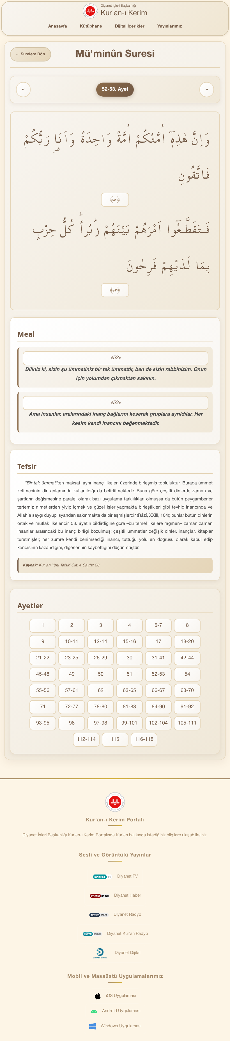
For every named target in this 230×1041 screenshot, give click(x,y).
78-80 (100, 707)
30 (129, 658)
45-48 (42, 674)
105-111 (187, 723)
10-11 (71, 641)
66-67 (158, 690)
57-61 (71, 690)
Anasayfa (57, 26)
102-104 (158, 723)
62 (101, 690)
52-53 (158, 674)
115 (115, 739)
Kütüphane (91, 26)
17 (158, 641)
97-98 (100, 723)
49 (72, 674)
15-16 (129, 641)
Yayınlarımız (169, 26)
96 (72, 723)
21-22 (42, 658)
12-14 (100, 641)
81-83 (129, 707)
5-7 (158, 625)
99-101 (129, 723)
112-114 (86, 739)
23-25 (71, 658)
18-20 (187, 641)
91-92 (187, 707)
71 (43, 707)
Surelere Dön (30, 54)
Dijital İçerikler (129, 26)
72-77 (71, 707)
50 (101, 674)
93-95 (42, 723)
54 (187, 674)
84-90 (158, 707)
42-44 (187, 658)
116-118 (144, 739)
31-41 (158, 658)
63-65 (129, 690)
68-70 (187, 690)
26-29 (100, 658)
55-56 (42, 690)
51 (129, 674)
